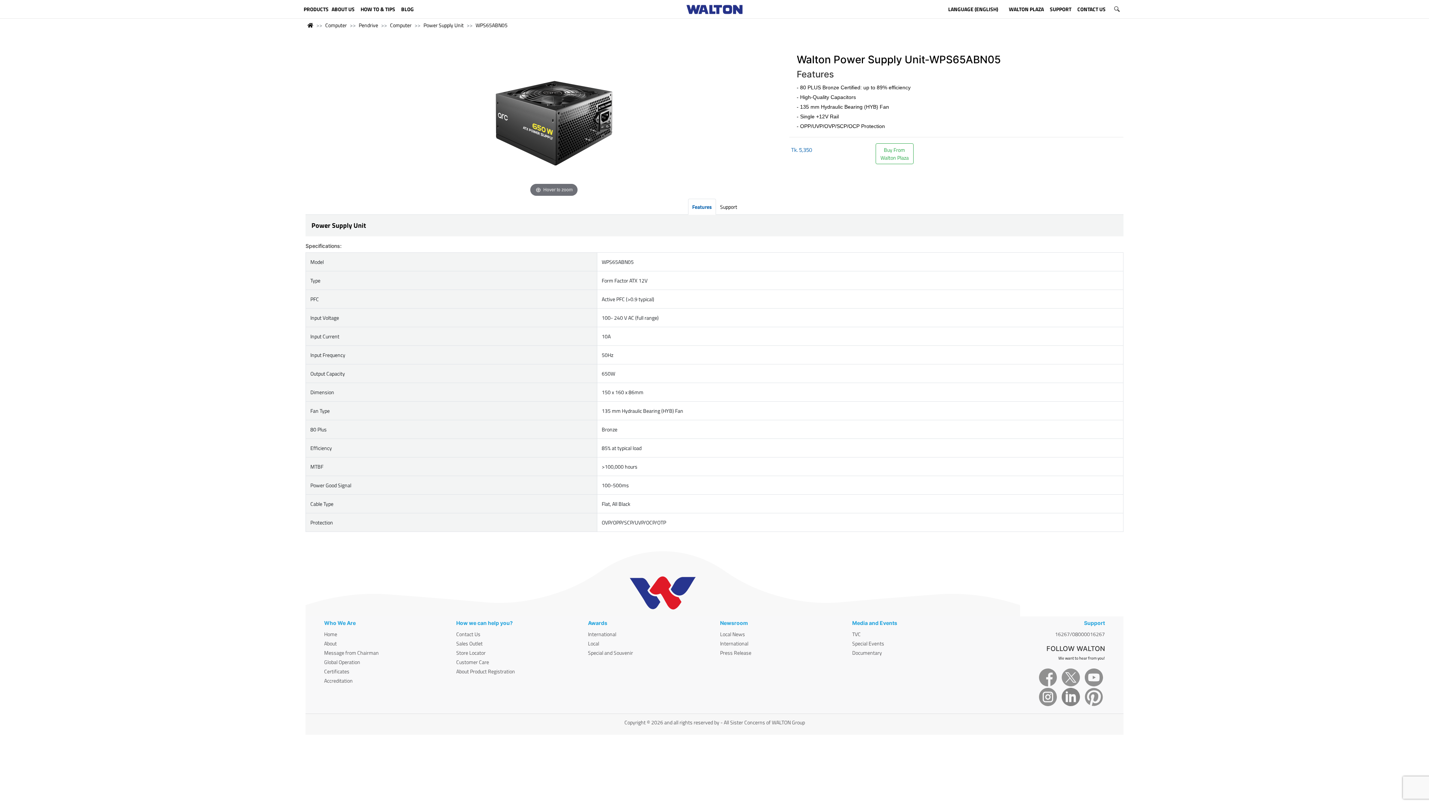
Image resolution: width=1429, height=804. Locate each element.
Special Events (868, 643)
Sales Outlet (469, 643)
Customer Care (472, 662)
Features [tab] (702, 207)
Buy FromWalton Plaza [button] (894, 154)
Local (593, 643)
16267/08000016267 (1080, 634)
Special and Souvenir (610, 653)
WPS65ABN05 (492, 25)
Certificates (336, 671)
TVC (856, 634)
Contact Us (468, 634)
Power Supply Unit (443, 25)
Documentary (867, 653)
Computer (336, 25)
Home (330, 634)
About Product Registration (485, 671)
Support (728, 207)
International (602, 634)
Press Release (735, 653)
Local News (732, 634)
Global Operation (342, 662)
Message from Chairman (351, 653)
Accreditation (338, 681)
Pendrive (368, 25)
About (330, 643)
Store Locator (471, 653)
